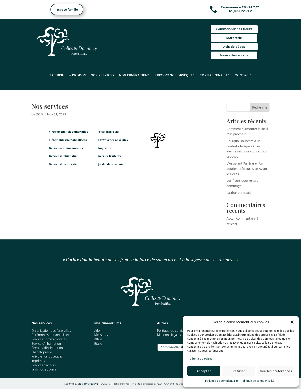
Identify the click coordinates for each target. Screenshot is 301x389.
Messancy (101, 335)
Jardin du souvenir (110, 164)
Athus (98, 339)
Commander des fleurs (234, 29)
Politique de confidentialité (222, 381)
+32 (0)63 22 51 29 (239, 11)
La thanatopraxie (239, 193)
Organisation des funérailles (68, 131)
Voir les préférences (276, 371)
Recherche (259, 107)
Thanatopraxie (108, 131)
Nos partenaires (215, 75)
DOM (39, 114)
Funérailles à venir (234, 55)
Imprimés (104, 148)
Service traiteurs (109, 156)
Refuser (239, 371)
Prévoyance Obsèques (175, 75)
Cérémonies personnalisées (68, 140)
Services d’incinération (47, 348)
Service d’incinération (64, 164)
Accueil (57, 75)
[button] (292, 322)
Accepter (204, 371)
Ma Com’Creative (88, 383)
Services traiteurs (44, 365)
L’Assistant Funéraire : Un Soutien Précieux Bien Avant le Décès (247, 168)
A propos (77, 75)
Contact (243, 75)
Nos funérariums (134, 75)
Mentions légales (169, 335)
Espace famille (65, 9)
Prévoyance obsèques (113, 140)
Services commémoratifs (66, 148)
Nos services (102, 75)
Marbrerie (234, 38)
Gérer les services (201, 359)
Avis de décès (234, 46)
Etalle (98, 343)
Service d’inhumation (63, 156)
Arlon (98, 330)
